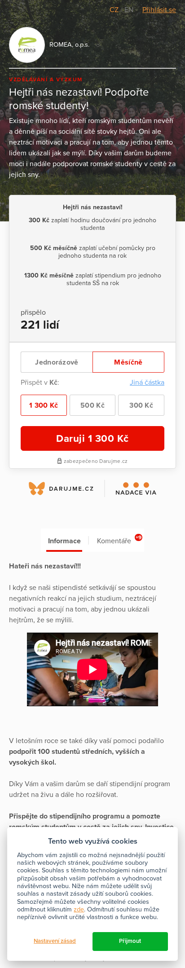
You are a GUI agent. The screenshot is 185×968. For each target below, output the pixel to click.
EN (128, 9)
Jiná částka (147, 382)
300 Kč (141, 405)
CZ (115, 9)
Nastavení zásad (55, 941)
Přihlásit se (159, 9)
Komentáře (119, 540)
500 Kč (92, 405)
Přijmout (130, 941)
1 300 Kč (43, 405)
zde (79, 909)
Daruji (92, 438)
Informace (64, 541)
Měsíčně (128, 362)
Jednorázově (56, 362)
